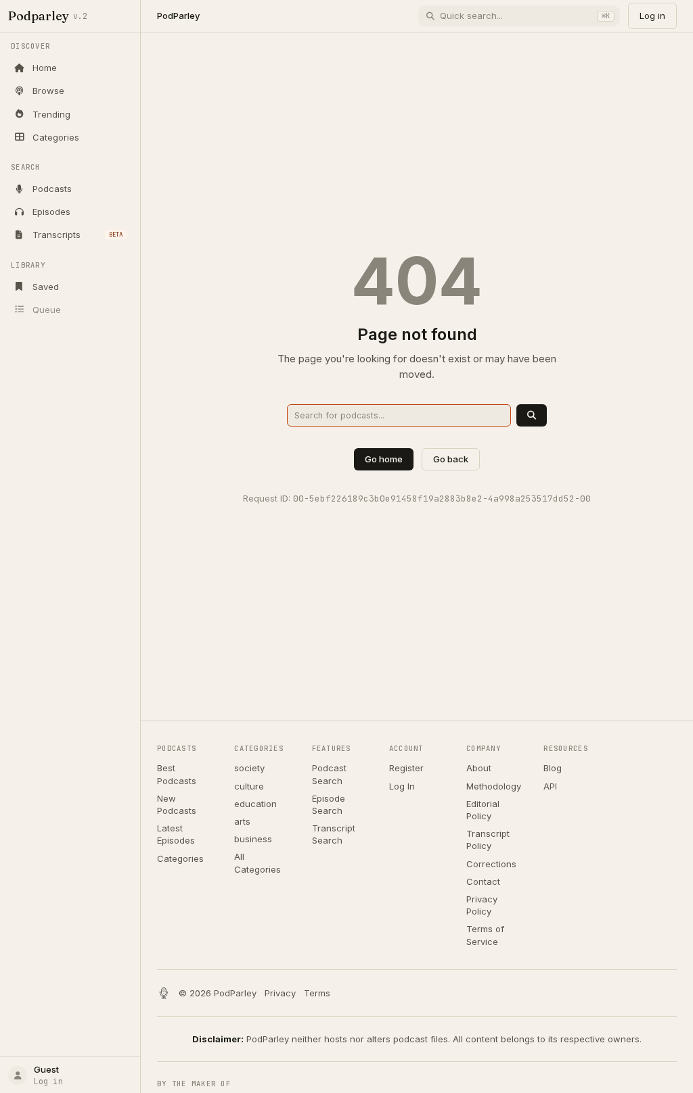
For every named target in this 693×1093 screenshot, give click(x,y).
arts (242, 821)
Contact (483, 881)
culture (249, 786)
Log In (402, 786)
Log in (652, 15)
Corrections (491, 863)
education (255, 803)
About (478, 767)
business (253, 838)
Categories (180, 858)
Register (406, 767)
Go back (450, 459)
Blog (552, 767)
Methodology (493, 786)
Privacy (280, 993)
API (550, 786)
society (249, 767)
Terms (317, 993)
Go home (384, 459)
